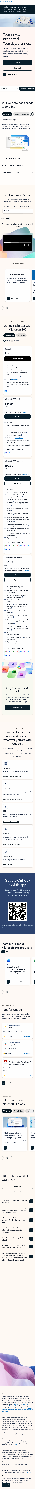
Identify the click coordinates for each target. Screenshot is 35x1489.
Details (15, 1445)
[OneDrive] (9, 452)
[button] (9, 88)
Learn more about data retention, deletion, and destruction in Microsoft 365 (17, 1410)
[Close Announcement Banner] (31, 7)
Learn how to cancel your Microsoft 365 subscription (15, 1405)
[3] (3, 1438)
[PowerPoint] (17, 545)
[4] (3, 1448)
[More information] (20, 376)
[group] (17, 285)
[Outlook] (5, 452)
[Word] (9, 545)
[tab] (7, 114)
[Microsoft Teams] (9, 549)
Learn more (27, 1435)
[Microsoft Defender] (5, 549)
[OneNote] (24, 545)
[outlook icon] (5, 390)
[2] (3, 1415)
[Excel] (13, 545)
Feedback (6, 1485)
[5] (3, 1461)
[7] (2, 1475)
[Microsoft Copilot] (5, 545)
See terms (26, 412)
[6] (3, 1468)
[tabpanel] (17, 147)
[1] (2, 1393)
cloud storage (14, 380)
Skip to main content (6, 1)
